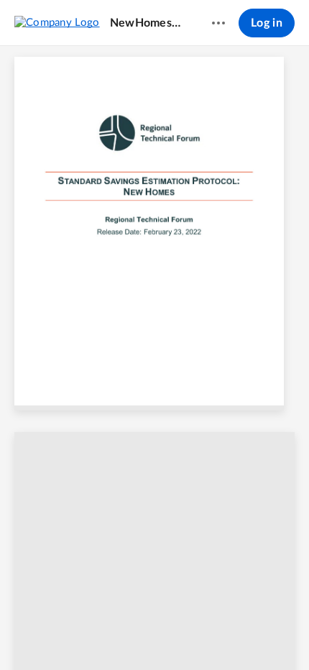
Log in (266, 23)
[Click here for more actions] (218, 23)
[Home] (57, 22)
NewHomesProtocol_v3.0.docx (147, 23)
